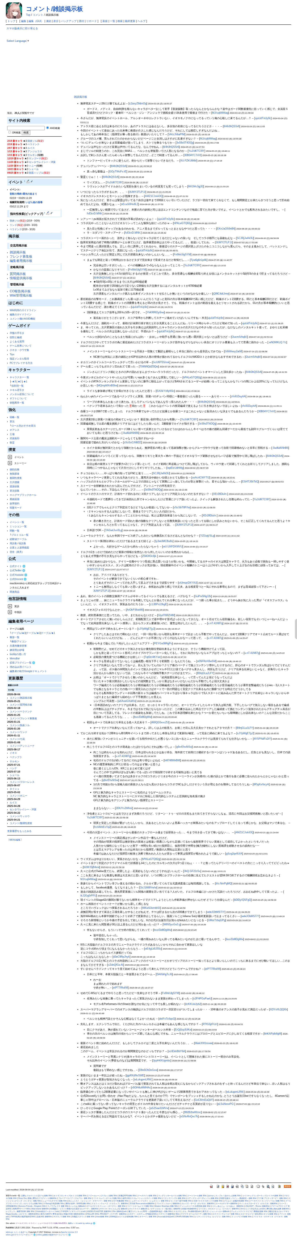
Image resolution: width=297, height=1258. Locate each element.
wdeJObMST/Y (216, 911)
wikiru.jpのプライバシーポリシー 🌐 (21, 1235)
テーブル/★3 (19, 633)
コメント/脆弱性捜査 (21, 823)
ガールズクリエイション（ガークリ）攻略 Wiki (106, 1206)
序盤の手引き (17, 333)
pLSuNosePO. (226, 1103)
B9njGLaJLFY (205, 673)
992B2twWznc (192, 1112)
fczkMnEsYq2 (102, 826)
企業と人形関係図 (19, 547)
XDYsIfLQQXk (278, 1009)
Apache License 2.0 (69, 1232)
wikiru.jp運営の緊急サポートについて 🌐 (54, 1235)
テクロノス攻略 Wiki (62, 1217)
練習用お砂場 (17, 650)
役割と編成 (16, 337)
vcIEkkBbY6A (177, 1051)
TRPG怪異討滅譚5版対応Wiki (23, 1217)
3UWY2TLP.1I (137, 191)
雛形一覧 (14, 637)
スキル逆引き (17, 390)
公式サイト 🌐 (17, 566)
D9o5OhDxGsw (148, 1069)
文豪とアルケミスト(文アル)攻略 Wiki (36, 1196)
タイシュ (14, 788)
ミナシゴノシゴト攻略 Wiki (174, 1198)
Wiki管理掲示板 (21, 295)
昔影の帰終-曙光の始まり (23, 193)
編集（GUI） (36, 21)
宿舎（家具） (17, 551)
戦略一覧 (14, 417)
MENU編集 (14, 840)
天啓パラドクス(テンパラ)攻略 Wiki (207, 1201)
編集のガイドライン (21, 314)
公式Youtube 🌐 (18, 574)
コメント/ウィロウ (20, 816)
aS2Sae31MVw (159, 1108)
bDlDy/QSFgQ (242, 899)
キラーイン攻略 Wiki (148, 1217)
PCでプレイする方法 (21, 363)
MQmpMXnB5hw (107, 385)
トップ (11, 21)
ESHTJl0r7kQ (250, 481)
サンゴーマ (35, 158)
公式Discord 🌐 (18, 579)
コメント (38, 14)
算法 (12, 421)
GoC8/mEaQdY (204, 1099)
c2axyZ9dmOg (137, 103)
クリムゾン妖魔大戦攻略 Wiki (236, 1201)
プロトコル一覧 (20, 535)
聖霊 (12, 442)
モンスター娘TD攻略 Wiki (181, 1201)
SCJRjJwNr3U (245, 238)
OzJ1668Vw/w (148, 887)
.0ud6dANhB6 (130, 432)
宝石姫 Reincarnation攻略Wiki (142, 1203)
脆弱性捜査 (16, 478)
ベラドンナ (33, 144)
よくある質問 (17, 341)
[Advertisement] (36, 83)
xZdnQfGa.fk (115, 964)
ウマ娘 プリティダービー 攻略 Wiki (272, 1198)
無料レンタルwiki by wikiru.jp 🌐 (81, 1223)
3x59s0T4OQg (184, 142)
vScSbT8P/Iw (182, 507)
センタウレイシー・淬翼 (42, 162)
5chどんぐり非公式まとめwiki (253, 1209)
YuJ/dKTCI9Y (196, 150)
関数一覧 (14, 530)
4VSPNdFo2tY (262, 738)
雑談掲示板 (18, 252)
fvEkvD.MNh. (95, 213)
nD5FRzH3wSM (206, 661)
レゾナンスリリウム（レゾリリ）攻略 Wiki (212, 1217)
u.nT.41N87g (215, 623)
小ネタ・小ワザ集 (19, 350)
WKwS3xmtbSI (151, 907)
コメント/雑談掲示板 (54, 8)
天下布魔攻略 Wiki (120, 1201)
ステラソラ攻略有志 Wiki (169, 1214)
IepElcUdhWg (175, 467)
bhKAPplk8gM (272, 1033)
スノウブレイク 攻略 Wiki (58, 1206)
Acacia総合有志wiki (166, 1217)
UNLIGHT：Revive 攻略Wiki (257, 1206)
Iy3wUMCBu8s (164, 541)
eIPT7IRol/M (212, 968)
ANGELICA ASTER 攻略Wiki (99, 1211)
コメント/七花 (17, 739)
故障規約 (14, 503)
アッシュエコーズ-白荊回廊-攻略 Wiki (195, 1206)
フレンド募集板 (21, 256)
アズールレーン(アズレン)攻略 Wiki (102, 1196)
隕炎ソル (32, 140)
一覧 (112, 21)
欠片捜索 (14, 482)
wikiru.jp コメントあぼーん (17, 1232)
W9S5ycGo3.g (171, 924)
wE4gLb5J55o (153, 948)
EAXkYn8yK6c (165, 390)
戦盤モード (16, 507)
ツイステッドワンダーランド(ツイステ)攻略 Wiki (262, 1196)
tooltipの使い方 (18, 654)
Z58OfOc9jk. (149, 556)
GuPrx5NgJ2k (203, 596)
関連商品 (14, 591)
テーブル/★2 (33, 633)
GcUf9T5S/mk (161, 362)
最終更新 (130, 21)
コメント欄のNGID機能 (22, 318)
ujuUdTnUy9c (263, 118)
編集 (23, 21)
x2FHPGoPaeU (202, 998)
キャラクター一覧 (19, 377)
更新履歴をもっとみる (19, 831)
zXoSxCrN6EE (132, 442)
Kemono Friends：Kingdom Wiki (32, 1206)
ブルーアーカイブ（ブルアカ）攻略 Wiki (75, 1198)
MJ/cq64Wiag (220, 112)
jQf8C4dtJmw (221, 293)
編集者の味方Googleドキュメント (28, 671)
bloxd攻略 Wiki (102, 1217)
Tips (12, 354)
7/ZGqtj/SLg (207, 535)
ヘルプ (141, 21)
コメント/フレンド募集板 (23, 718)
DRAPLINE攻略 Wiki (184, 1217)
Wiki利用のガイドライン (23, 310)
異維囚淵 (14, 499)
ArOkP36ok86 (135, 609)
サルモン (32, 155)
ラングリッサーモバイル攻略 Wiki (172, 1196)
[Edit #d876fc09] (28, 181)
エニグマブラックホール (23, 495)
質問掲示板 (18, 274)
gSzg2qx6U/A (234, 853)
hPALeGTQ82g (182, 223)
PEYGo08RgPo (163, 643)
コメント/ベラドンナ (21, 711)
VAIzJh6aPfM (177, 134)
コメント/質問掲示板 (21, 704)
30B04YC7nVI (192, 155)
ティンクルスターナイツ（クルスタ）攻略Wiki (258, 1203)
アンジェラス (34, 151)
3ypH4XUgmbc (162, 1060)
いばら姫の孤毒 (34, 202)
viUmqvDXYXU (188, 582)
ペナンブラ (16, 757)
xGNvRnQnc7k (189, 1116)
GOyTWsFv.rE (117, 171)
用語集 (13, 543)
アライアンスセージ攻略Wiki (168, 1203)
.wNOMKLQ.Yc (277, 342)
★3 (14, 381)
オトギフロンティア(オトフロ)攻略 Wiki (70, 1196)
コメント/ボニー (18, 795)
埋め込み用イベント (21, 667)
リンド (13, 225)
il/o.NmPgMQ (224, 883)
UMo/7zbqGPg (216, 920)
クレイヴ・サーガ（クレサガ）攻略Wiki (197, 1203)
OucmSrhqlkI (239, 336)
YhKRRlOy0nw (155, 312)
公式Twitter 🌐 (17, 570)
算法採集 (14, 490)
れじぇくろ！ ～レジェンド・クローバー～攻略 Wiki (90, 1201)
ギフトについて (18, 398)
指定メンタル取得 (19, 358)
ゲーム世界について (21, 345)
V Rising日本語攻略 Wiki (54, 1203)
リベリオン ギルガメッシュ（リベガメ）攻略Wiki (218, 1209)
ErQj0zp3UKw (183, 1029)
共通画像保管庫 (18, 645)
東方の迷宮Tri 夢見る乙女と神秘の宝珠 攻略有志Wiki (62, 1214)
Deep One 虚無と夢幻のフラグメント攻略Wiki (37, 1198)
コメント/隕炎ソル (20, 725)
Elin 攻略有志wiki (120, 1211)
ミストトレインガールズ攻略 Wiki (107, 1198)
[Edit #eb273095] (48, 213)
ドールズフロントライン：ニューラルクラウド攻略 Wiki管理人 (41, 1223)
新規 (105, 21)
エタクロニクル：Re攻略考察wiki (187, 1211)
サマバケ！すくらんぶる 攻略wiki (113, 1209)
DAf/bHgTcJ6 (164, 974)
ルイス (31, 148)
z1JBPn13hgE (158, 604)
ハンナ (13, 768)
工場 (12, 434)
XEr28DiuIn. (220, 493)
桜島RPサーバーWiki (21, 1209)
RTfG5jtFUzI (210, 1024)
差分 (56, 21)
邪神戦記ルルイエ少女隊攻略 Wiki (124, 1217)
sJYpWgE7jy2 (146, 628)
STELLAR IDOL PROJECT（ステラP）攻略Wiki (106, 1214)
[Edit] (32, 181)
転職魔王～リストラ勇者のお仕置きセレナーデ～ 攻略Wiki (74, 1209)
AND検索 (55, 128)
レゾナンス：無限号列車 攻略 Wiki (20, 1211)
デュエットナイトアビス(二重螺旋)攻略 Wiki (249, 1211)
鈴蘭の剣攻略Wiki (189, 1209)
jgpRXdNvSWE (135, 1075)
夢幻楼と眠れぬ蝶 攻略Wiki (278, 1209)
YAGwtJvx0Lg (113, 530)
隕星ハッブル (36, 172)
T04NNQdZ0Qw (149, 366)
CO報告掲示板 (20, 291)
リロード (91, 21)
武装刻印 (14, 438)
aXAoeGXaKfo (127, 700)
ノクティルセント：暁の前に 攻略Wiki (165, 1209)
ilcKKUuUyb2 (193, 1003)
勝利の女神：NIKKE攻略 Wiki (78, 1203)
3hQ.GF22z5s (192, 871)
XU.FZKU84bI (188, 160)
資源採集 (14, 486)
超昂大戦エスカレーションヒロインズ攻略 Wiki (142, 1198)
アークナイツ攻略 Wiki (147, 1196)
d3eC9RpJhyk (121, 956)
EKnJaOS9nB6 (226, 228)
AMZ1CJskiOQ (154, 196)
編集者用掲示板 (21, 260)
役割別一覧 (18, 385)
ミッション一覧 (18, 526)
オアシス (14, 430)
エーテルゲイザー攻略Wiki (227, 1203)
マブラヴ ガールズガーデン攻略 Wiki (196, 1214)
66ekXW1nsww (204, 1043)
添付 (81, 21)
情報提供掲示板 (21, 278)
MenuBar (15, 658)
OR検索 (16, 132)
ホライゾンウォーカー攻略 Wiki (226, 1214)
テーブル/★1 (48, 633)
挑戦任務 (14, 469)
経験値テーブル (18, 539)
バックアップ (69, 21)
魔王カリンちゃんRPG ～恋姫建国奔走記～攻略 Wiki (150, 1211)
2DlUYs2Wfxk (124, 808)
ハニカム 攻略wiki (77, 1206)
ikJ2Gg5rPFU (88, 895)
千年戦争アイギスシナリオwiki (73, 1211)
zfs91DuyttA (238, 396)
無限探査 (14, 473)
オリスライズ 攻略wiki (138, 1209)
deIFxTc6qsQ (167, 1018)
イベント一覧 (17, 522)
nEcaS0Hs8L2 (129, 204)
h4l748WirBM (172, 760)
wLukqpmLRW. (143, 1079)
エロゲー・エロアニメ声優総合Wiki (142, 1214)
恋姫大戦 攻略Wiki (44, 1217)
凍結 (48, 21)
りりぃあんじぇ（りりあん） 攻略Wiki (228, 1206)
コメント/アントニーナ (22, 745)
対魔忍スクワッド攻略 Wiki (83, 1217)
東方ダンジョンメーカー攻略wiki (216, 1211)
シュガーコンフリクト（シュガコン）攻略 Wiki (149, 1201)
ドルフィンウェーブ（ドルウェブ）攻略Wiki (110, 1203)
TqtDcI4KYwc (153, 656)
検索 (120, 21)
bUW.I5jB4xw (91, 867)
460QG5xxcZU (160, 722)
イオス (13, 753)
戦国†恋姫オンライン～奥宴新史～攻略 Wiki (238, 1198)
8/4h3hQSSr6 (231, 126)
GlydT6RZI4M (166, 615)
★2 (20, 381)
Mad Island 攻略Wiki (40, 1209)
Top (28, 14)
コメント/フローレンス (22, 782)
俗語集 (22, 543)
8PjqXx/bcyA (261, 784)
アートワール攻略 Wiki (197, 1196)
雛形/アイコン (19, 641)
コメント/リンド (18, 732)
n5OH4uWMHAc (141, 1087)
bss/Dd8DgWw (142, 716)
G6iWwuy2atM (233, 351)
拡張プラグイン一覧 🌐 (22, 662)
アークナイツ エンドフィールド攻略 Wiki (267, 1201)
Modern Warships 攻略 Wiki (166, 1206)
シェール (34, 169)
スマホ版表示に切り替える (22, 28)
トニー (32, 165)
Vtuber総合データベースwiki (47, 1211)
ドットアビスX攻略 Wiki (242, 1217)
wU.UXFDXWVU (172, 546)
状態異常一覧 (17, 402)
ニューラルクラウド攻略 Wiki (55, 1201)
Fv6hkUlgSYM (182, 254)
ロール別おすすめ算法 (24, 425)
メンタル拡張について (22, 394)
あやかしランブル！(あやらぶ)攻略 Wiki (224, 1196)
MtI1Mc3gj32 (195, 186)
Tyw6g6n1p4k (199, 259)
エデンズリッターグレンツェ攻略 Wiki (203, 1198)
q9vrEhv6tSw (184, 746)
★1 (25, 381)
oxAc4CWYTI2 (201, 477)
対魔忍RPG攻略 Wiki (127, 1196)
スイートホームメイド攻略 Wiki (140, 1206)
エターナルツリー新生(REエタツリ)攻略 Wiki (259, 1214)
